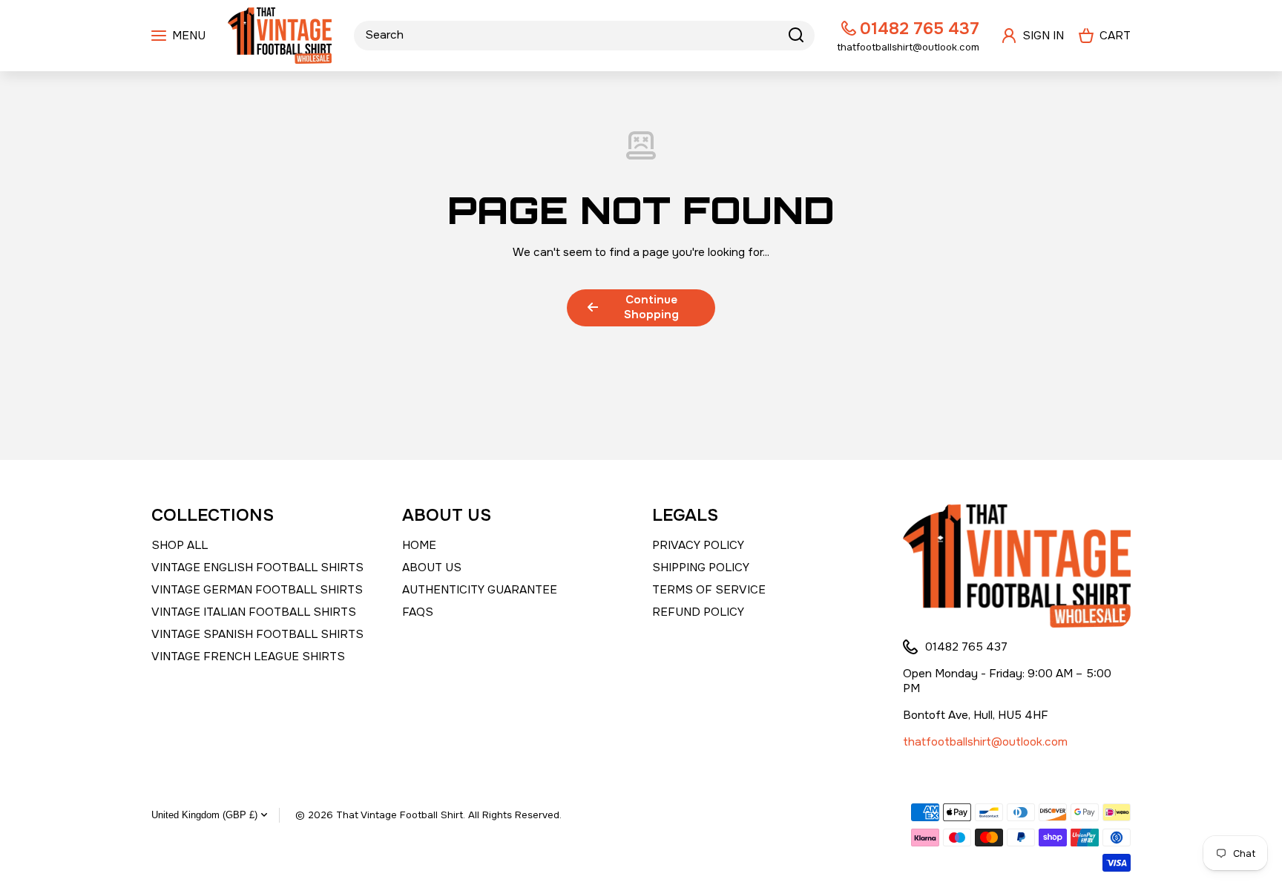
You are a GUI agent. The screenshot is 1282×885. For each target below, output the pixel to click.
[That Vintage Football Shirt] (280, 35)
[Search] (796, 35)
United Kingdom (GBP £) (204, 814)
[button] (1105, 35)
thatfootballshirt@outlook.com (985, 741)
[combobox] (584, 35)
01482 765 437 (919, 28)
